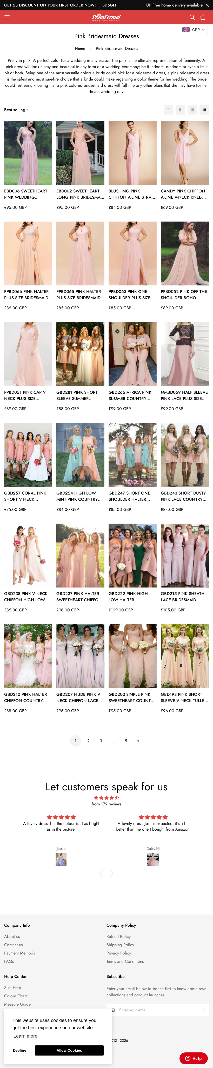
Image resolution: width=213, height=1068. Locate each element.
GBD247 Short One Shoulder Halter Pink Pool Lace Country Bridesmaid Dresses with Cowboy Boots (131, 496)
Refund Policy (118, 936)
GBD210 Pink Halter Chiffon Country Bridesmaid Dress (25, 697)
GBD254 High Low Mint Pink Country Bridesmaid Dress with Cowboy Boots (79, 496)
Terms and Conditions (125, 961)
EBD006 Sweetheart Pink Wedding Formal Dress (25, 194)
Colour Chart (15, 996)
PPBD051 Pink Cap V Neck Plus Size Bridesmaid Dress (25, 395)
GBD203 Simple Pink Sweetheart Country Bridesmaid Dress (132, 697)
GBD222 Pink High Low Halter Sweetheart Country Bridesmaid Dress (132, 597)
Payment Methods (19, 953)
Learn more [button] (25, 1036)
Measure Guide (17, 1004)
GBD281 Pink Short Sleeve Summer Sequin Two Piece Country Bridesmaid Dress (78, 395)
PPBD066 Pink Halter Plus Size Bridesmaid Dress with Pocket (26, 295)
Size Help (12, 988)
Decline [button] (19, 1050)
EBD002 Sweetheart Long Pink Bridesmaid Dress (80, 194)
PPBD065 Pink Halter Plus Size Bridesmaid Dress (78, 295)
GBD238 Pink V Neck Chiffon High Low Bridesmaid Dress (26, 597)
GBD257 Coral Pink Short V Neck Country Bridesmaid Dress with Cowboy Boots (26, 496)
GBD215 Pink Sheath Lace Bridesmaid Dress (182, 597)
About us (12, 936)
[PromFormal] (106, 17)
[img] (106, 798)
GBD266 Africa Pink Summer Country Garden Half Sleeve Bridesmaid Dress (131, 395)
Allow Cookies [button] (69, 1050)
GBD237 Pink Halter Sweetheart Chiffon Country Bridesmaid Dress (79, 597)
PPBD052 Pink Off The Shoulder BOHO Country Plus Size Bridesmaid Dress (184, 295)
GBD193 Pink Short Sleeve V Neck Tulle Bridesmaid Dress (182, 697)
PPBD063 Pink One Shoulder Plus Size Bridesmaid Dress (129, 295)
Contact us (13, 945)
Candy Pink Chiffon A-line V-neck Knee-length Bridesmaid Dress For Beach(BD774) (183, 194)
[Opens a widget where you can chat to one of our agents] (193, 1058)
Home (80, 48)
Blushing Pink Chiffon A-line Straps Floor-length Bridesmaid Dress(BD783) (132, 194)
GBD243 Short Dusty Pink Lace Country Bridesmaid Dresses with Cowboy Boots (184, 496)
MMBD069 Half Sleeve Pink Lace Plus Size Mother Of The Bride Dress (184, 395)
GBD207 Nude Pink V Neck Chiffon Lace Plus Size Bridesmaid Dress (78, 697)
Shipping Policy (120, 945)
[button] (102, 873)
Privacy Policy (118, 953)
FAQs (9, 961)
